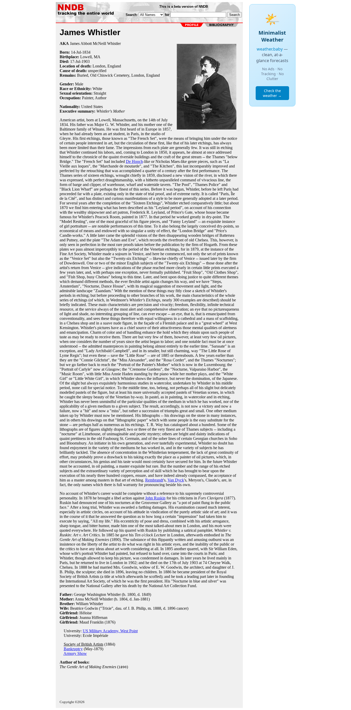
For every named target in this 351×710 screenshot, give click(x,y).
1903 (85, 61)
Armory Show (75, 653)
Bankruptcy (73, 649)
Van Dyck (176, 480)
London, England (107, 66)
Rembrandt (154, 480)
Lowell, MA (90, 57)
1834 (86, 52)
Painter (87, 98)
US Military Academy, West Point (110, 631)
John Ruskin (155, 498)
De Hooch (134, 161)
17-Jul (75, 61)
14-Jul (76, 52)
